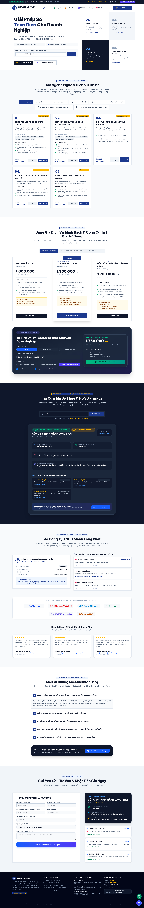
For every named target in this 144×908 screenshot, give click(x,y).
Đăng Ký (42, 160)
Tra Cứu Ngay (96, 413)
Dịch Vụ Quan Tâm (23, 824)
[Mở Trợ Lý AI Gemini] (139, 903)
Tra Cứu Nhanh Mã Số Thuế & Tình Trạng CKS (31, 51)
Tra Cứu (72, 54)
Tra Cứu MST (71, 8)
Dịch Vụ (48, 8)
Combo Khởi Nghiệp (69, 349)
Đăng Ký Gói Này (31, 315)
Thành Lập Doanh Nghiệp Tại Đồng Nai (53, 890)
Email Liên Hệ (51, 809)
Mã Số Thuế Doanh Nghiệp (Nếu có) (28, 809)
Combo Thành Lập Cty (94, 251)
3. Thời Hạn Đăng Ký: (23, 361)
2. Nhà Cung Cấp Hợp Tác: (25, 353)
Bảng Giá (59, 8)
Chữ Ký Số (27, 349)
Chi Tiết (33, 160)
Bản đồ (126, 828)
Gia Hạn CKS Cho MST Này (100, 507)
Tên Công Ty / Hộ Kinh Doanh (26, 816)
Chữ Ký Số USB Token (49, 251)
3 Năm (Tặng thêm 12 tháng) (69, 364)
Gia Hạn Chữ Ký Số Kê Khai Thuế (52, 883)
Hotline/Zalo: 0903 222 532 (98, 2)
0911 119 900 (113, 882)
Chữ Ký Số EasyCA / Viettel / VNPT (52, 880)
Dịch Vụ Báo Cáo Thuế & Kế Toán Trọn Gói (54, 887)
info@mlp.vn (114, 2)
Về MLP (82, 8)
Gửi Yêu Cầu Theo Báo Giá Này (106, 362)
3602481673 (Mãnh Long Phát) (79, 418)
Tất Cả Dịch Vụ (26, 102)
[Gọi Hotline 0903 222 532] (139, 896)
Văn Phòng (102, 8)
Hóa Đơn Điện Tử (48, 349)
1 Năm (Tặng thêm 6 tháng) (27, 364)
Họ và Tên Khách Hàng (23, 802)
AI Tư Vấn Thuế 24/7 (128, 2)
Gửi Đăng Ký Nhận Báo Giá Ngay (47, 845)
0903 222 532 (96, 809)
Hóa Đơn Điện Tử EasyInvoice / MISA (53, 885)
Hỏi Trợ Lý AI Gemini (46, 62)
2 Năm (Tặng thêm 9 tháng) (48, 364)
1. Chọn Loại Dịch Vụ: (23, 346)
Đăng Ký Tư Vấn (123, 8)
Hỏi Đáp (90, 8)
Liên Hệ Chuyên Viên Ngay (98, 751)
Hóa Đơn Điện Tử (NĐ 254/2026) (71, 251)
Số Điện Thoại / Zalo (54, 802)
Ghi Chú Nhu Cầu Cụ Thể (24, 831)
